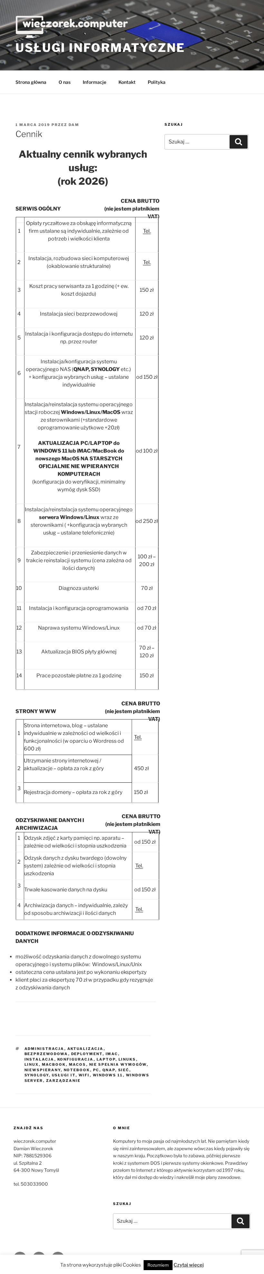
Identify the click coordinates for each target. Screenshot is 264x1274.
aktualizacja (85, 1048)
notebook (77, 1070)
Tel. (147, 231)
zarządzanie (63, 1080)
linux (31, 1064)
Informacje (94, 82)
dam (74, 124)
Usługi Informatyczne (100, 48)
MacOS (77, 1064)
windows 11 (108, 1075)
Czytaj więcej (189, 1265)
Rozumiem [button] (158, 1265)
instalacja (39, 1059)
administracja (44, 1048)
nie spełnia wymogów (118, 1064)
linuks (127, 1059)
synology (36, 1075)
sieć (123, 1070)
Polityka (156, 82)
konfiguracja (75, 1059)
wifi (84, 1075)
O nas (65, 82)
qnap (108, 1070)
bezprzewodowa (46, 1054)
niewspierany (42, 1070)
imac (112, 1054)
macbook (54, 1064)
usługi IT (64, 1075)
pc (96, 1070)
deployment (87, 1054)
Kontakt (127, 82)
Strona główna (30, 82)
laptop (106, 1059)
